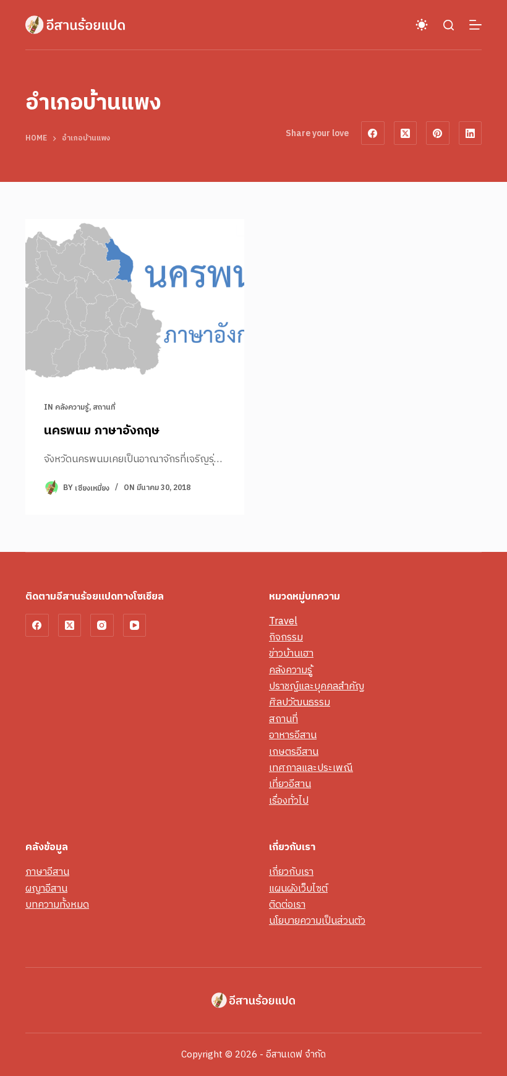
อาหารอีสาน (293, 735)
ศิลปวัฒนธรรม (299, 702)
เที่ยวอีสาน (290, 784)
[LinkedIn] (470, 133)
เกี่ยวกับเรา (291, 872)
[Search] (448, 25)
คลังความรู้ (72, 407)
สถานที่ (104, 407)
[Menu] (475, 25)
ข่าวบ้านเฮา (291, 653)
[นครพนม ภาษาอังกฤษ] (134, 301)
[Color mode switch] (421, 25)
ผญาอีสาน (46, 888)
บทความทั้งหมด (57, 905)
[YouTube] (135, 625)
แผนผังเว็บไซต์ (298, 888)
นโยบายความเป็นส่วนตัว (317, 921)
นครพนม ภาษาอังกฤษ (102, 431)
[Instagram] (102, 625)
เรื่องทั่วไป (289, 801)
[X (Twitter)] (405, 133)
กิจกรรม (286, 637)
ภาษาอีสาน (47, 872)
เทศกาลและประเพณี (311, 768)
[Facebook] (373, 133)
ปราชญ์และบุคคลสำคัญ (316, 686)
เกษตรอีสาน (293, 752)
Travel (283, 621)
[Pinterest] (437, 133)
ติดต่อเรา (287, 905)
